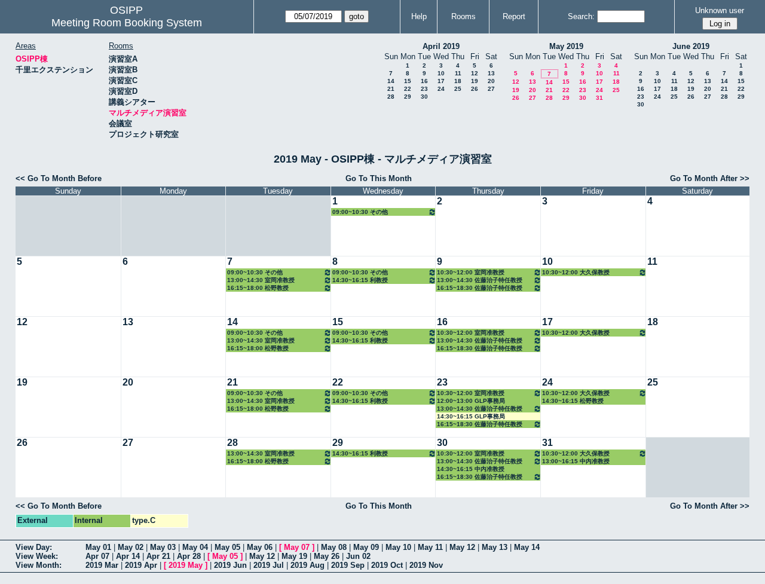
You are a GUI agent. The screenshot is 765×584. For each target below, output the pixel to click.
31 (599, 97)
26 (474, 88)
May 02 (130, 547)
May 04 (195, 547)
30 (424, 96)
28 (390, 96)
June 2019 (690, 46)
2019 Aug (307, 565)
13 (491, 73)
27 (491, 88)
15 (407, 81)
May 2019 (566, 46)
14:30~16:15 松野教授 (573, 401)
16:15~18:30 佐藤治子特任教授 (479, 288)
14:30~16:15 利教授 (360, 280)
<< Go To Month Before (59, 178)
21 (390, 88)
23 (424, 88)
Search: (581, 16)
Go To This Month (378, 178)
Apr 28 (189, 556)
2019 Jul (268, 565)
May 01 (98, 547)
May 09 (366, 547)
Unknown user (719, 10)
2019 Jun (230, 565)
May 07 (297, 547)
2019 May (186, 565)
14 (390, 81)
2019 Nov (426, 565)
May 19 (294, 556)
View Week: (37, 556)
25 (457, 88)
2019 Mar (101, 565)
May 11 (430, 547)
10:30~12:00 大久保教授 (576, 272)
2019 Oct (387, 565)
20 (491, 81)
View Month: (39, 565)
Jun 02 (358, 556)
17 (441, 81)
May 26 (326, 556)
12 (474, 73)
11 (458, 73)
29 (407, 96)
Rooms (463, 16)
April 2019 (441, 46)
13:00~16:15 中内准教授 (576, 461)
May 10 (398, 547)
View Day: (34, 547)
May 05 (227, 547)
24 (441, 88)
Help (419, 16)
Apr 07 (97, 556)
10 (441, 73)
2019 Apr (141, 565)
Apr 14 (128, 556)
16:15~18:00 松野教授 (258, 288)
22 (407, 88)
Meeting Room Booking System (126, 23)
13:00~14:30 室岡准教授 (261, 280)
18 (457, 81)
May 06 (260, 547)
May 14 (527, 547)
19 (474, 81)
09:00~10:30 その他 (360, 212)
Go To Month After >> (709, 178)
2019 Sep (348, 565)
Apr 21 (158, 556)
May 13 (494, 547)
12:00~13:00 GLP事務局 (471, 401)
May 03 (163, 547)
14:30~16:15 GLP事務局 (471, 416)
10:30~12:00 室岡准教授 (470, 272)
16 (424, 81)
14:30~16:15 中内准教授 (470, 469)
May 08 (334, 547)
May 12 (462, 547)
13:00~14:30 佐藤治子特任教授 (479, 280)
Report (514, 16)
